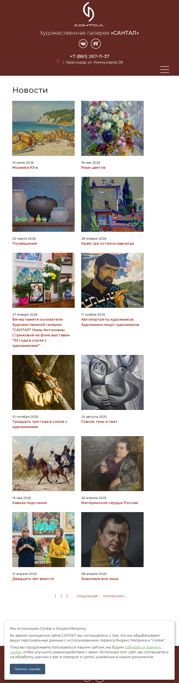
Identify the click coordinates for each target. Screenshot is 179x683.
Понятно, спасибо (27, 669)
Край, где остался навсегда (107, 243)
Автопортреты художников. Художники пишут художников (110, 322)
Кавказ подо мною (29, 503)
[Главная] (89, 27)
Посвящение (24, 243)
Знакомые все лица (99, 579)
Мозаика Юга (25, 167)
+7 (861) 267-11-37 (89, 56)
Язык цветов (93, 167)
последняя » (114, 596)
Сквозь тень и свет (99, 422)
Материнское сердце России (109, 503)
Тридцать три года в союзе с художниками (40, 424)
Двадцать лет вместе (33, 579)
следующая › (88, 596)
